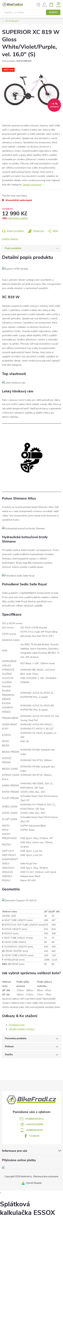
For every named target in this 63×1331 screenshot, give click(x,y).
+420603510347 (34, 1130)
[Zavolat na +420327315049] (38, 5)
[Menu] (58, 4)
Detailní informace (32, 184)
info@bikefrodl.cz (34, 1118)
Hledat (53, 12)
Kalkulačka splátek (17, 218)
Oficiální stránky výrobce (21, 1029)
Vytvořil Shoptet (33, 1183)
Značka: (10, 238)
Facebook (34, 1135)
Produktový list (17, 1024)
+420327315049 (34, 1124)
